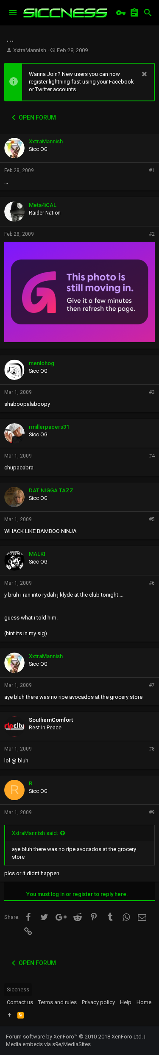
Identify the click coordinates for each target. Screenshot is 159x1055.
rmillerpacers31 (49, 427)
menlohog (41, 363)
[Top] (9, 1015)
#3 (152, 392)
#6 (152, 583)
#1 (152, 170)
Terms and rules (57, 1002)
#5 (152, 519)
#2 (152, 234)
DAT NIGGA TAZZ (51, 490)
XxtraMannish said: (35, 833)
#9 (152, 812)
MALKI (37, 554)
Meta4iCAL (42, 205)
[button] (12, 13)
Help (125, 1002)
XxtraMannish (29, 50)
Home (144, 1002)
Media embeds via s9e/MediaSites (48, 1044)
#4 (152, 456)
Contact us (20, 1002)
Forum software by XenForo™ (74, 1036)
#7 (152, 685)
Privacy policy (98, 1002)
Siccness (18, 989)
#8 (152, 749)
